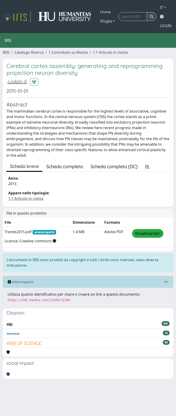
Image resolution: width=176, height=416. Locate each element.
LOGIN (165, 25)
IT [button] (161, 7)
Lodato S (16, 81)
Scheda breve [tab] (24, 166)
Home (105, 11)
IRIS (6, 52)
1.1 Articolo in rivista (110, 52)
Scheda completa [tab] (64, 166)
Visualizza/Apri (147, 233)
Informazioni (22, 282)
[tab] (147, 166)
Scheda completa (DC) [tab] (114, 166)
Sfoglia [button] (106, 21)
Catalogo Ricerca (29, 52)
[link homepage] (17, 16)
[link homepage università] (64, 16)
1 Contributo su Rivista (68, 52)
